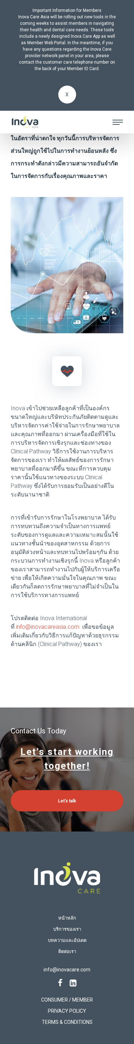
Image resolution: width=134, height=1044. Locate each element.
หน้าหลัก (67, 918)
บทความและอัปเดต (67, 940)
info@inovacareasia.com (47, 626)
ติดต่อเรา (67, 951)
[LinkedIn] (73, 983)
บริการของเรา (67, 929)
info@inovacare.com (67, 969)
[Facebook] (60, 983)
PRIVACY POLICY (67, 1011)
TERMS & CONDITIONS (67, 1022)
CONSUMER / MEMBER (67, 1000)
